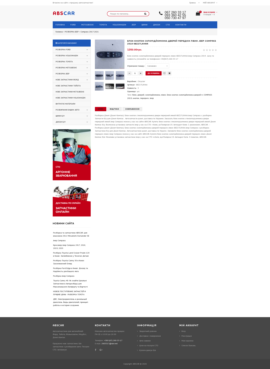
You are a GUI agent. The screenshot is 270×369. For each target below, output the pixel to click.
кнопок (136, 98)
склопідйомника (152, 95)
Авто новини (145, 341)
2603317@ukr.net (110, 343)
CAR (64, 13)
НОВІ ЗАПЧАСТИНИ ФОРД (67, 80)
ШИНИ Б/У (60, 116)
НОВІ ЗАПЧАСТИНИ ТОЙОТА (68, 86)
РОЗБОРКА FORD (63, 49)
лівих (163, 95)
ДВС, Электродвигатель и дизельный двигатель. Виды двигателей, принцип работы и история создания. (70, 302)
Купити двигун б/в (147, 350)
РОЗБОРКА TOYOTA (64, 61)
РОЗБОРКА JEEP (62, 73)
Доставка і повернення (150, 336)
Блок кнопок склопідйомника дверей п (185, 95)
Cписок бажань (189, 345)
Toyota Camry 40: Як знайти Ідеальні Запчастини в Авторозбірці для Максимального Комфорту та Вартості (70, 283)
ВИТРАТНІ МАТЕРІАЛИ (65, 104)
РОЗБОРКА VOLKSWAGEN (67, 55)
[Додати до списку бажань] (164, 73)
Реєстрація (187, 336)
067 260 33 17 (175, 12)
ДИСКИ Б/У (61, 122)
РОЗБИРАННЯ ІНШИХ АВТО (67, 110)
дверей (141, 95)
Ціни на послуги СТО (148, 345)
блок (134, 95)
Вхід (184, 331)
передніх (144, 98)
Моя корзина (187, 341)
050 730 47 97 (175, 18)
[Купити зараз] (169, 73)
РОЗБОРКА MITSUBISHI (66, 67)
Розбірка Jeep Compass (63, 276)
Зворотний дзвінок (148, 331)
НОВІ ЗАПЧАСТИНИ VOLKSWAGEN (70, 98)
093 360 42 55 (175, 15)
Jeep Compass (59, 240)
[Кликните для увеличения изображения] (109, 54)
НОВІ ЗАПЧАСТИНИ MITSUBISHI (70, 92)
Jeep (152, 98)
